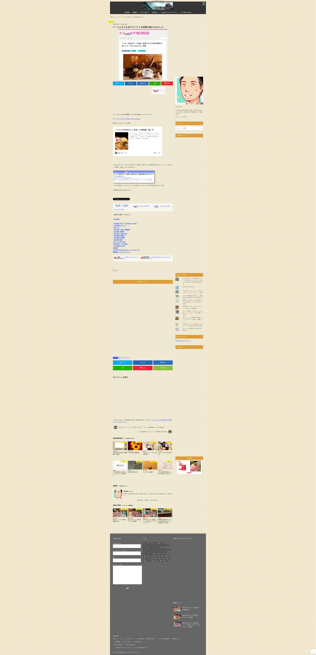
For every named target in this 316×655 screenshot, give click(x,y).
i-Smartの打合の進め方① (118, 644)
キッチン (166, 545)
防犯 (169, 560)
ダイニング (167, 549)
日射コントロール (130, 638)
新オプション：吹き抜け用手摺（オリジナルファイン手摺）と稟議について (193, 319)
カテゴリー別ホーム (144, 12)
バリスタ (157, 551)
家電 (152, 558)
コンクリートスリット (148, 549)
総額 (153, 560)
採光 (163, 558)
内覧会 (144, 556)
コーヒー (157, 549)
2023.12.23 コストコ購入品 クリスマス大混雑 (191, 616)
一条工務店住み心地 (119, 246)
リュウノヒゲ (146, 554)
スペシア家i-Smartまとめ (185, 12)
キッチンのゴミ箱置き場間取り (163, 638)
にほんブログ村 (118, 209)
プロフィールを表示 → (181, 117)
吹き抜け (154, 556)
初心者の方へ (155, 12)
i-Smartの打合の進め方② (130, 644)
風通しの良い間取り (150, 638)
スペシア (178, 107)
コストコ (154, 547)
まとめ (163, 543)
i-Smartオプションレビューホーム (169, 12)
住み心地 (163, 554)
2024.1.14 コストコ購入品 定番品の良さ (191, 608)
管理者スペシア (129, 491)
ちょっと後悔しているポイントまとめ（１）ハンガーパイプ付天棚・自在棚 (193, 312)
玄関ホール (145, 560)
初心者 (149, 556)
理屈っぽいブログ (125, 652)
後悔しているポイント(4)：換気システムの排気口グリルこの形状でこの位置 (193, 301)
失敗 (144, 558)
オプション (160, 545)
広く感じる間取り (140, 638)
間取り (164, 560)
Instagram (155, 500)
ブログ (116, 357)
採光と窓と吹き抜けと (189, 286)
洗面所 (167, 558)
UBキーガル (153, 543)
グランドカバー (146, 547)
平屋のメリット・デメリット (119, 638)
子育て (148, 558)
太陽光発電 (166, 556)
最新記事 (135, 12)
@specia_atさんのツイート (183, 340)
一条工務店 (153, 554)
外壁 (159, 556)
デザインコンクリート (148, 551)
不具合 (158, 554)
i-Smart (147, 543)
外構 (162, 556)
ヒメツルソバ (163, 551)
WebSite (141, 500)
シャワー (162, 549)
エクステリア (154, 545)
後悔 (160, 558)
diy (144, 543)
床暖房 (156, 558)
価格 (168, 554)
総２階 (157, 560)
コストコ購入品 (160, 547)
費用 (161, 560)
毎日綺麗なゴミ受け (176, 638)
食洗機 (144, 562)
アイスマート (146, 545)
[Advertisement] (127, 98)
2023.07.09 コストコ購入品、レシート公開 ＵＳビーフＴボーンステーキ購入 (191, 625)
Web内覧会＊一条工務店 (120, 244)
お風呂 (159, 543)
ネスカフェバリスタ (124, 357)
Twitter (148, 500)
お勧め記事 (127, 12)
